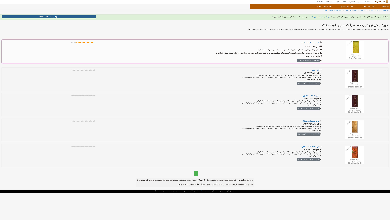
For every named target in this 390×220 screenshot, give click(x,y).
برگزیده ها (329, 2)
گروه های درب (369, 6)
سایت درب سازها (206, 191)
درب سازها (385, 10)
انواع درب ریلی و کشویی (310, 42)
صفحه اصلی (366, 2)
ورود (359, 2)
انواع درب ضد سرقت (351, 10)
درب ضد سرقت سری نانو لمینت (333, 10)
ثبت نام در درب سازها (348, 2)
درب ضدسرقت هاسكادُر (310, 121)
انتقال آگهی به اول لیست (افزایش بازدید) (308, 61)
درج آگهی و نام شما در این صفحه (320, 17)
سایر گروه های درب (346, 6)
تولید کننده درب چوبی (311, 95)
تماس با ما (320, 2)
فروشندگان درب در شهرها (324, 6)
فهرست (337, 2)
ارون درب (315, 70)
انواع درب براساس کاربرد (367, 10)
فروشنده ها (385, 6)
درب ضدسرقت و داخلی (310, 146)
